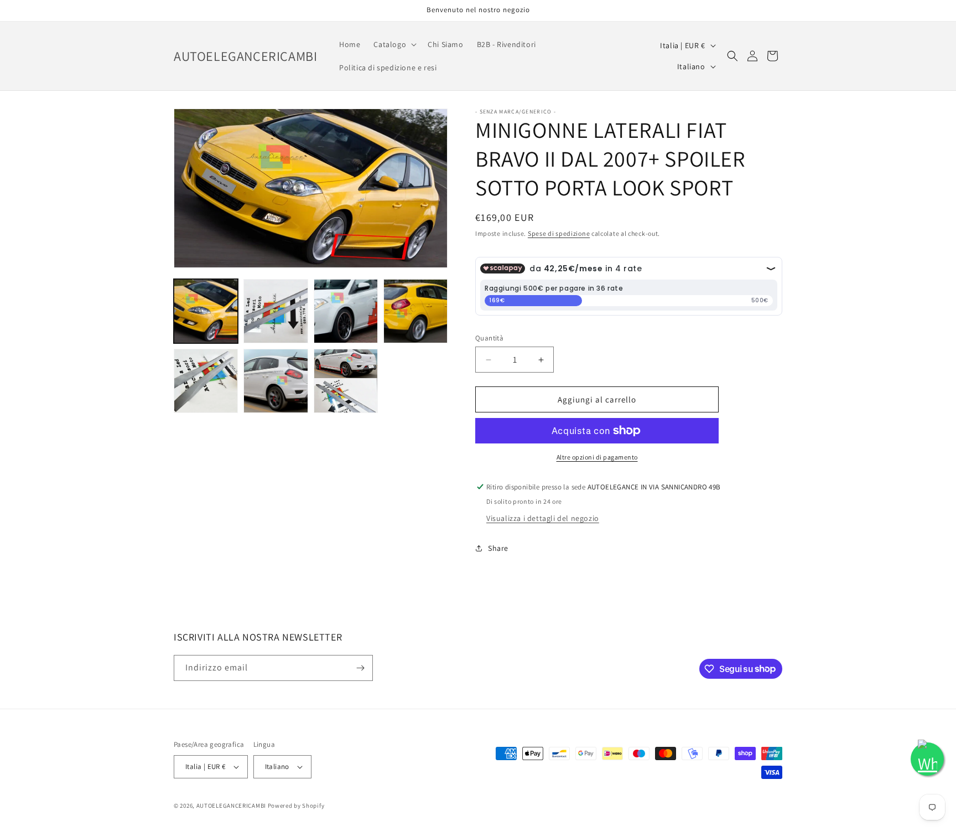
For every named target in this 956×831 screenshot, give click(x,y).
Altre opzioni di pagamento (597, 457)
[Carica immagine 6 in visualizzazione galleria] (275, 381)
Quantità (489, 338)
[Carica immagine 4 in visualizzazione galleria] (415, 311)
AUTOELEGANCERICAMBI (231, 805)
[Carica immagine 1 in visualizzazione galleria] (206, 311)
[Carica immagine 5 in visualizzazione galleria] (206, 381)
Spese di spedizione (559, 233)
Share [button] (498, 548)
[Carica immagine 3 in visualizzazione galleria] (346, 311)
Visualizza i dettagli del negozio (542, 518)
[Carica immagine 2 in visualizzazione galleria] (275, 311)
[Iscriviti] (360, 668)
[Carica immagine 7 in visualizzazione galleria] (346, 381)
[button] (394, 44)
